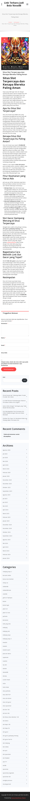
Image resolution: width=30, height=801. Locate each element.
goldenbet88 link (11, 242)
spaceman (5, 769)
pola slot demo (7, 653)
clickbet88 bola (7, 590)
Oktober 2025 (6, 487)
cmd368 (5, 594)
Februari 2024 (6, 554)
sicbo (4, 683)
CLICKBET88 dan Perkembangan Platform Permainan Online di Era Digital (14, 401)
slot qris (5, 750)
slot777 (5, 762)
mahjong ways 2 (7, 638)
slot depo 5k (6, 728)
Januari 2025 (6, 521)
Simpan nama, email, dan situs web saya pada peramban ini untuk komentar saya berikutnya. (14, 363)
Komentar (4, 323)
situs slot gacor (7, 702)
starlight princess (7, 780)
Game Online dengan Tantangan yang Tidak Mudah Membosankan (14, 406)
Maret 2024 (6, 551)
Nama (3, 338)
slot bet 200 (6, 713)
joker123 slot (6, 612)
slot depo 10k (6, 724)
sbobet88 (5, 672)
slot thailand (6, 758)
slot (17, 68)
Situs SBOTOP (7, 694)
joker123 (5, 609)
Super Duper (6, 66)
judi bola (5, 616)
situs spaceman (7, 706)
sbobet (5, 668)
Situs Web (4, 352)
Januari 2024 (6, 558)
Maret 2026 (6, 469)
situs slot (22, 66)
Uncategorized (7, 784)
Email (3, 345)
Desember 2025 (7, 480)
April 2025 (5, 509)
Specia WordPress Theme (18, 798)
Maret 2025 (6, 513)
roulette (5, 661)
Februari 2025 (6, 517)
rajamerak (5, 657)
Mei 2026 (5, 461)
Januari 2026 (6, 476)
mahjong (5, 627)
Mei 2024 (5, 543)
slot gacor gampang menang (10, 735)
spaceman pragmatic (8, 773)
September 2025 (7, 491)
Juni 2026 (5, 457)
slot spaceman (7, 754)
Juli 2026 (5, 454)
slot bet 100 (6, 709)
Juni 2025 (5, 502)
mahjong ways (7, 635)
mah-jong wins (7, 624)
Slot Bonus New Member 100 (11, 717)
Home (10, 22)
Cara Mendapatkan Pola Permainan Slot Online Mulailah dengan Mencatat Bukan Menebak (13, 413)
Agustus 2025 (6, 495)
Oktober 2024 (6, 532)
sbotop (5, 676)
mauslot (5, 642)
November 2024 (7, 528)
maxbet (5, 646)
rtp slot (5, 665)
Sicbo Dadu (6, 687)
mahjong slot (6, 631)
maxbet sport (6, 650)
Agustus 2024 (6, 539)
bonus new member (8, 579)
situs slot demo (7, 698)
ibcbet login (6, 605)
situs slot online (11, 68)
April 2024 (5, 547)
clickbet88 (5, 586)
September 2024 (7, 536)
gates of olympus (7, 597)
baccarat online (7, 575)
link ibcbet (5, 620)
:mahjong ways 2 (7, 571)
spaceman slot (7, 776)
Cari (4, 377)
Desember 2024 (7, 524)
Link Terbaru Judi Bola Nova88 (14, 4)
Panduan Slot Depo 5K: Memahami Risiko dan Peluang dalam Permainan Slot (15, 419)
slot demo (5, 720)
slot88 (4, 765)
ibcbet (4, 601)
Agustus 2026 (6, 450)
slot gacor (16, 22)
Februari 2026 (6, 472)
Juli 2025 (5, 498)
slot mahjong (6, 743)
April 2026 (5, 465)
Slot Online (6, 747)
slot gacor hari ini (7, 739)
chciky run (5, 582)
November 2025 (7, 483)
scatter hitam (6, 679)
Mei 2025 (5, 506)
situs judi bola (6, 691)
